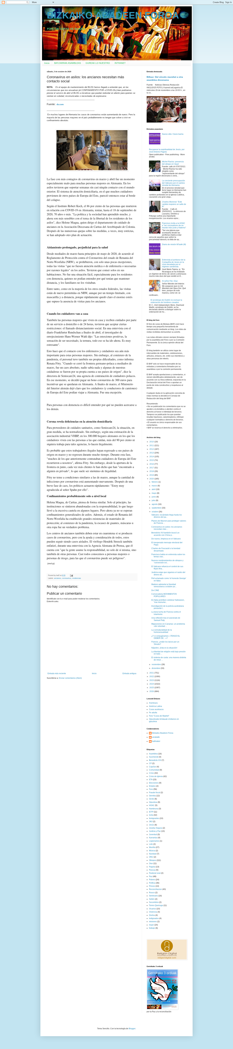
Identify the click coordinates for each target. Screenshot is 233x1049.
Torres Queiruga (156, 905)
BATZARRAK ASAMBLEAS (67, 63)
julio (154, 500)
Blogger (132, 1028)
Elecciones (154, 783)
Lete (151, 844)
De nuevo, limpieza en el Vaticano (166, 539)
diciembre (156, 668)
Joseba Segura (155, 828)
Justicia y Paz (155, 831)
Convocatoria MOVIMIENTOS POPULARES (164, 595)
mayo (154, 493)
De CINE (155, 590)
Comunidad (154, 770)
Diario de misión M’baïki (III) (174, 244)
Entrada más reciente (57, 673)
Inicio (46, 63)
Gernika (152, 796)
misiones (153, 921)
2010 (151, 442)
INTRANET (120, 63)
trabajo (152, 928)
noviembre (156, 664)
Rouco (152, 892)
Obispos (152, 860)
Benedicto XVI (155, 760)
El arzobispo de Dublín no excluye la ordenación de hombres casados (166, 301)
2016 (151, 464)
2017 (151, 468)
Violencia (153, 912)
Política (152, 883)
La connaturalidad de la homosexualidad (161, 631)
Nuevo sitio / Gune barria (172, 134)
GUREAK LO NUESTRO (98, 63)
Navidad (152, 854)
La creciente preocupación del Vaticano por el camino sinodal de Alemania (173, 183)
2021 (151, 673)
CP (150, 763)
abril (154, 489)
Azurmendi (153, 757)
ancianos (57, 578)
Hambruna (153, 809)
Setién (152, 899)
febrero (155, 482)
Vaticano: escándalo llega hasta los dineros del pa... (166, 516)
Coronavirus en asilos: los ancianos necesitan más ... (166, 528)
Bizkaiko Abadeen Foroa (162, 733)
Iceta (151, 815)
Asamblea (153, 754)
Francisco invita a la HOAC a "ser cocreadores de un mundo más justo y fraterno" (174, 225)
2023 (151, 680)
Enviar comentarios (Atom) (70, 678)
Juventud (153, 834)
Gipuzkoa (153, 802)
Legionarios (154, 841)
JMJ (150, 821)
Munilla (152, 847)
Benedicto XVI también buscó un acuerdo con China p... (165, 534)
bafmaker (156, 741)
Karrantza (153, 838)
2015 (151, 460)
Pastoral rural (155, 873)
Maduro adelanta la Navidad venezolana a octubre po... (164, 585)
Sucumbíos (154, 902)
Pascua (152, 870)
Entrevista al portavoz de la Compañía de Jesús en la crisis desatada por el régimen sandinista (173, 263)
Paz (150, 876)
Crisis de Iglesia (156, 776)
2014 (151, 456)
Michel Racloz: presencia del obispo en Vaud (173, 163)
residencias (76, 578)
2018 (151, 471)
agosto (155, 504)
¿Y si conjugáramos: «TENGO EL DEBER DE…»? (165, 637)
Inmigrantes (154, 818)
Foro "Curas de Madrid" (159, 716)
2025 (151, 687)
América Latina (155, 706)
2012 (151, 449)
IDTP (151, 812)
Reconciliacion (155, 889)
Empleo (152, 786)
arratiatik (156, 737)
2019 (151, 475)
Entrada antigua (129, 673)
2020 (151, 479)
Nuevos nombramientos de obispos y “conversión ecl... (167, 561)
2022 (151, 676)
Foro (151, 789)
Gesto (151, 799)
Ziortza (152, 915)
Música (152, 851)
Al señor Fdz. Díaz (170, 281)
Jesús (151, 825)
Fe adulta (153, 712)
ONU (151, 857)
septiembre (157, 508)
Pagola (152, 867)
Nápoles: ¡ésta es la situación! (164, 648)
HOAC (152, 805)
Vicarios (152, 909)
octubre (155, 512)
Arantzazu (153, 703)
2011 (151, 445)
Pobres (152, 879)
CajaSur (152, 767)
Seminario (153, 896)
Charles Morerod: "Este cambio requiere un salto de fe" (174, 204)
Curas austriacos (156, 709)
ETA (150, 779)
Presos (152, 886)
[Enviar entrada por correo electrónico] (71, 575)
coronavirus (66, 578)
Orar (151, 863)
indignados (154, 918)
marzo (155, 486)
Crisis (151, 773)
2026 (151, 691)
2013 (151, 453)
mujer (151, 925)
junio (154, 497)
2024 (151, 684)
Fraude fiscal (154, 792)
